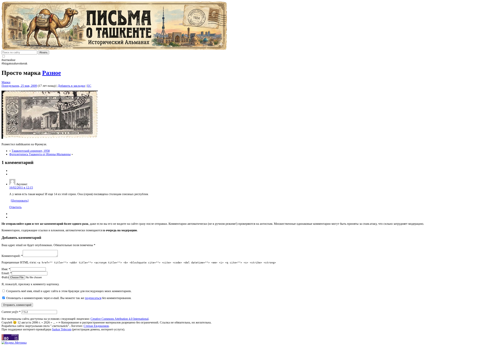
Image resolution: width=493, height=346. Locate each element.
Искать (43, 52)
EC (89, 85)
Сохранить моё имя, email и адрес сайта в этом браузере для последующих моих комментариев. (69, 291)
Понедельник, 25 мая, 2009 (19, 85)
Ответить (15, 207)
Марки (6, 82)
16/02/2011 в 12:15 (21, 187)
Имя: (6, 269)
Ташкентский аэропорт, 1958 (31, 150)
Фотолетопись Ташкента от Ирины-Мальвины (40, 154)
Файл (5, 277)
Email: (7, 273)
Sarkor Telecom (61, 329)
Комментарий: (12, 255)
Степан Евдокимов (96, 326)
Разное (51, 72)
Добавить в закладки (71, 85)
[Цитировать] (20, 200)
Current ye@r (11, 311)
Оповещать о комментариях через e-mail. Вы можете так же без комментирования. (68, 298)
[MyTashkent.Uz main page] (246, 26)
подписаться (93, 298)
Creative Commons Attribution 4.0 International (119, 318)
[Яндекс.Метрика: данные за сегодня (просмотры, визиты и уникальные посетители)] (14, 342)
